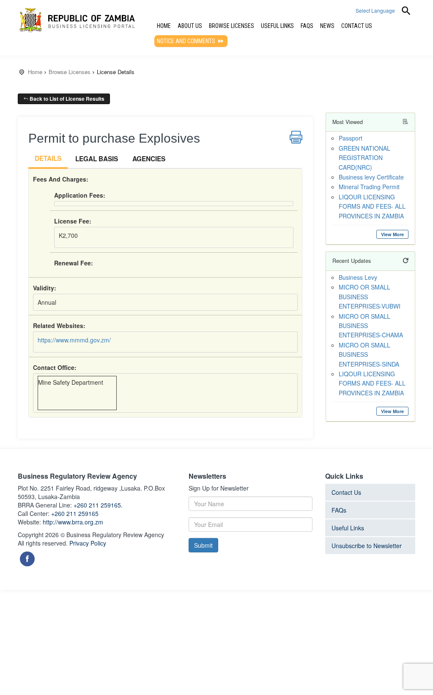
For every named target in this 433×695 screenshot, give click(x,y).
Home (164, 25)
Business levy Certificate (371, 177)
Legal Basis (96, 158)
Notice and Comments (186, 41)
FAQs (307, 25)
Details (48, 158)
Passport (350, 138)
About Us (190, 25)
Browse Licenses (231, 25)
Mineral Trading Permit (369, 186)
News (327, 25)
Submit (203, 545)
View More (392, 234)
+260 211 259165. (98, 505)
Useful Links (277, 25)
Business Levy (358, 277)
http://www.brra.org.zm (73, 522)
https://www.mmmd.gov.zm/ (74, 340)
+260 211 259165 (75, 513)
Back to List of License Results (66, 98)
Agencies (148, 158)
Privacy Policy (87, 543)
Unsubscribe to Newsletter (367, 545)
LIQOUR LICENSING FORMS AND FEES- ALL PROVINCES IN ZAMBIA (372, 206)
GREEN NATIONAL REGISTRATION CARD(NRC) (364, 157)
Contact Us (356, 25)
